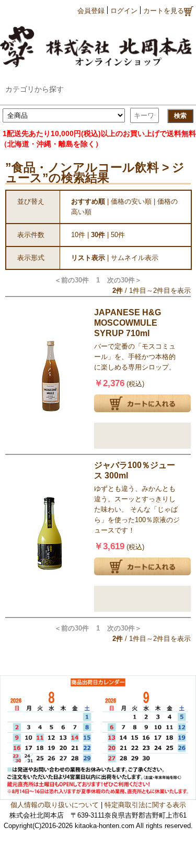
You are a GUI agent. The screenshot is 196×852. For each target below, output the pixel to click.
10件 (78, 235)
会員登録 (91, 11)
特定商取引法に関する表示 (145, 805)
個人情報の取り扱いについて (54, 805)
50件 (118, 235)
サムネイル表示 (134, 258)
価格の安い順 (131, 201)
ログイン (123, 11)
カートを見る (163, 11)
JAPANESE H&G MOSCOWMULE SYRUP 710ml (127, 323)
